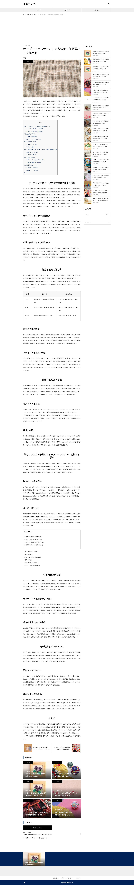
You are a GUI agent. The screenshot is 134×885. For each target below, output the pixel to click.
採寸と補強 (30, 147)
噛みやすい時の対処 (32, 170)
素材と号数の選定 (31, 136)
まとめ (26, 172)
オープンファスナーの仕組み (34, 128)
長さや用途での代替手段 (33, 162)
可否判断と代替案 (29, 157)
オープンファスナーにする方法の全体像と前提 (37, 126)
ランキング (67, 10)
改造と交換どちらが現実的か (34, 131)
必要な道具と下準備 (30, 141)
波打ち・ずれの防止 (32, 167)
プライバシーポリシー (67, 878)
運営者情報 (55, 878)
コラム (28, 61)
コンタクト (78, 878)
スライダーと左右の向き (33, 139)
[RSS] (24, 882)
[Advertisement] (67, 28)
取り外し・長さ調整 (32, 152)
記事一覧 (96, 10)
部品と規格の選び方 (30, 134)
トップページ (38, 10)
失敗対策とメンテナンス (31, 165)
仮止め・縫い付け (31, 154)
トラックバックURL (27, 832)
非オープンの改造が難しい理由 (35, 160)
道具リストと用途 (31, 144)
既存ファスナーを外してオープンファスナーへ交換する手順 (40, 149)
